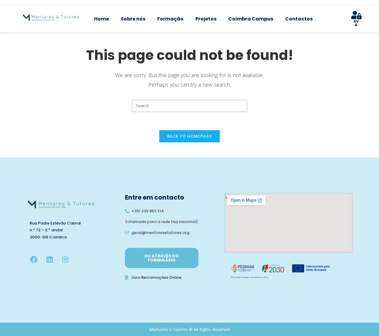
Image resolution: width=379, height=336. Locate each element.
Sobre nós (133, 18)
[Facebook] (34, 259)
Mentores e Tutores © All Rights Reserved (189, 329)
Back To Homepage (189, 136)
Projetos (205, 18)
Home (101, 18)
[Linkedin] (49, 259)
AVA (356, 23)
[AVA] (356, 15)
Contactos (299, 18)
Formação (170, 18)
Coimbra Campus (250, 18)
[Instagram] (65, 259)
